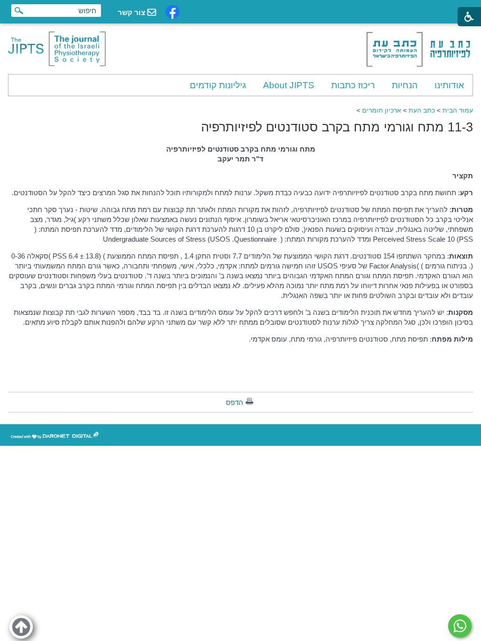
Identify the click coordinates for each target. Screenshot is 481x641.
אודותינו (449, 85)
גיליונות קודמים (218, 85)
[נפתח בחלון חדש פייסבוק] (172, 12)
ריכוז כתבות (353, 85)
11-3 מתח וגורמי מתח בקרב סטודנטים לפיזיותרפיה (337, 127)
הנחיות (405, 85)
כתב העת (422, 110)
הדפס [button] (234, 402)
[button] (21, 627)
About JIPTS (288, 85)
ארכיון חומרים (381, 110)
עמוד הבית (457, 110)
